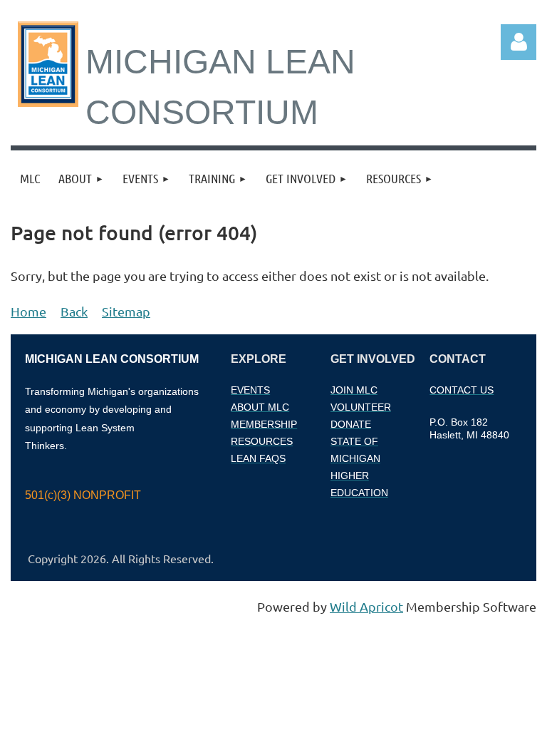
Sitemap (126, 311)
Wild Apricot (366, 606)
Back (74, 311)
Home (28, 311)
